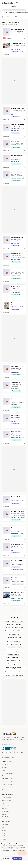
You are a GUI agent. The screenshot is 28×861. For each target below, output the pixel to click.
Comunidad (5, 824)
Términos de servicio (7, 773)
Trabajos (4, 770)
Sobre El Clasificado (7, 764)
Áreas (3, 835)
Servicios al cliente (14, 634)
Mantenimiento (19, 627)
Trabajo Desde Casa (10, 631)
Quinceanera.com (6, 800)
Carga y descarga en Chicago (14, 644)
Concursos (4, 827)
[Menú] (23, 2)
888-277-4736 (8, 744)
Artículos (4, 830)
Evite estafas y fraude (7, 778)
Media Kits (4, 767)
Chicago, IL (10, 17)
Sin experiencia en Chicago (14, 641)
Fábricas (20, 631)
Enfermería (18, 624)
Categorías (4, 833)
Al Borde (4, 814)
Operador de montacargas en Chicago (14, 651)
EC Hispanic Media (6, 797)
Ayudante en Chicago (14, 654)
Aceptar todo (17, 858)
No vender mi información (8, 789)
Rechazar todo (6, 858)
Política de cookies (7, 784)
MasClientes (5, 808)
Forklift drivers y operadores (14, 664)
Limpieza (7, 621)
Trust (3, 776)
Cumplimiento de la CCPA (8, 787)
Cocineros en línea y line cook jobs (14, 657)
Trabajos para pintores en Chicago (14, 675)
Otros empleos (9, 627)
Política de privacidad (7, 781)
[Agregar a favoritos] (24, 38)
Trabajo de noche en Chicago (14, 647)
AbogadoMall (5, 811)
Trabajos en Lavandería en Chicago (14, 672)
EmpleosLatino (5, 803)
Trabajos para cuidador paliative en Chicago (14, 667)
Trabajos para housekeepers (14, 660)
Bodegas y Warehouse (17, 621)
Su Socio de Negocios (7, 805)
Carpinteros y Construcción (14, 637)
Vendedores (10, 624)
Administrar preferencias (9, 855)
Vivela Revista (5, 817)
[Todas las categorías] (17, 2)
